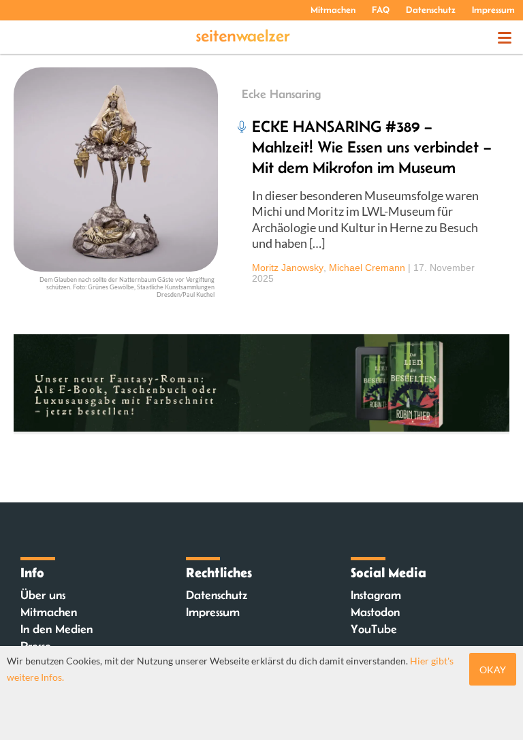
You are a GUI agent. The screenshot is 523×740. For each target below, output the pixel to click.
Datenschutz (431, 9)
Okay (492, 669)
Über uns (42, 595)
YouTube (374, 629)
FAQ (381, 9)
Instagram (376, 595)
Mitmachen (333, 9)
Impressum (493, 9)
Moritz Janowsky (287, 267)
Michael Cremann (367, 267)
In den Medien (56, 629)
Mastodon (375, 612)
